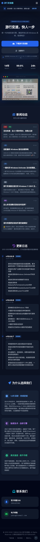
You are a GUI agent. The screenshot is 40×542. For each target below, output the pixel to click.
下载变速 (11, 538)
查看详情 (34, 8)
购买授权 (20, 538)
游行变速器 (8, 3)
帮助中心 (28, 538)
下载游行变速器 (22, 44)
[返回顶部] (36, 538)
